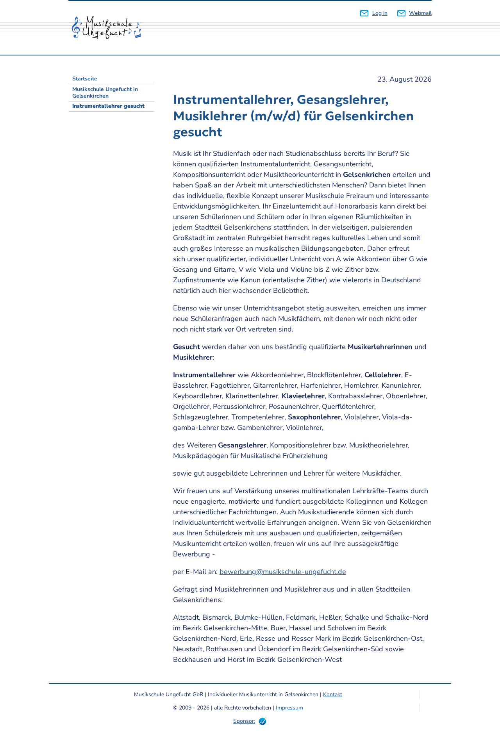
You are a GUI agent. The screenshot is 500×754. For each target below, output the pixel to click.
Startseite (84, 78)
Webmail (420, 13)
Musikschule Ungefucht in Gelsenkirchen (105, 93)
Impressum (289, 707)
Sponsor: (244, 721)
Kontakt (332, 694)
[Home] (109, 28)
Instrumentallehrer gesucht (108, 106)
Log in (379, 13)
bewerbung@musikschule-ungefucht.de (283, 571)
